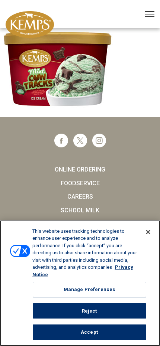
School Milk (80, 210)
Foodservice (80, 183)
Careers (80, 196)
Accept (89, 332)
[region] (80, 283)
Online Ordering (80, 169)
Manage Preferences (89, 289)
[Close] (148, 232)
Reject (89, 311)
